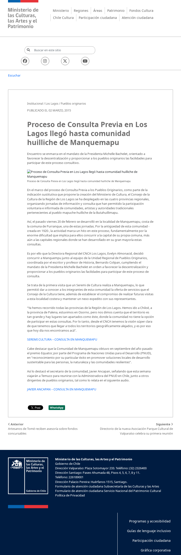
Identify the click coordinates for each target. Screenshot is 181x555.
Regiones (81, 10)
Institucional (35, 104)
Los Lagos (51, 104)
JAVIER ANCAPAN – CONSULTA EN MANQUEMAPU (61, 389)
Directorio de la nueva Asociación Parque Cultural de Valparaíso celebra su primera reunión (136, 428)
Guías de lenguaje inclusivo (149, 531)
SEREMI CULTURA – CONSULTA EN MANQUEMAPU (62, 339)
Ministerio (61, 10)
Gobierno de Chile (67, 463)
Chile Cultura (63, 17)
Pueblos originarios (73, 104)
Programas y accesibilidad (150, 521)
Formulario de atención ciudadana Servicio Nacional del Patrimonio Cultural (108, 491)
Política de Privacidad (70, 495)
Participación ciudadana (98, 17)
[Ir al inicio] (23, 15)
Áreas (97, 10)
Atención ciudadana (137, 17)
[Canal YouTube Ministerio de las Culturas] (85, 61)
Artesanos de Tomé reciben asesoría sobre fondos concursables (43, 428)
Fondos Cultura (141, 10)
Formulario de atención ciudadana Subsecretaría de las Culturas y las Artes (107, 486)
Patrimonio (115, 10)
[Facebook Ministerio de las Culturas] (25, 61)
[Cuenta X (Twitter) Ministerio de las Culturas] (65, 61)
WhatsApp (56, 407)
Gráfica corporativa (156, 550)
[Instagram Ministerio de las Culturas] (45, 61)
